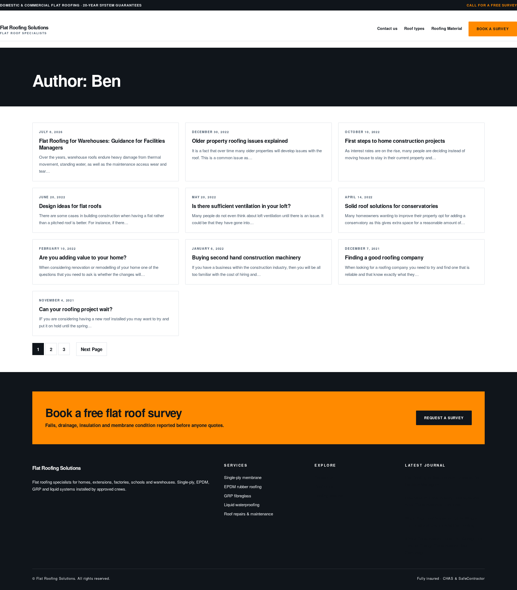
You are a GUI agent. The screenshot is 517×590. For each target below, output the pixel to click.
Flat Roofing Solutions (24, 27)
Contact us (387, 28)
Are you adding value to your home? (83, 257)
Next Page (91, 349)
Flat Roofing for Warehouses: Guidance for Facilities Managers (102, 144)
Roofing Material (446, 28)
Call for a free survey (492, 5)
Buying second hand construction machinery (246, 257)
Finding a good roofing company (384, 257)
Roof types (414, 28)
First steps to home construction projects (395, 140)
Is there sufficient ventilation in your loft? (241, 206)
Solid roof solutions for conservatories (391, 206)
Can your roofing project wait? (75, 309)
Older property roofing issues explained (240, 140)
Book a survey (493, 28)
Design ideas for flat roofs (70, 206)
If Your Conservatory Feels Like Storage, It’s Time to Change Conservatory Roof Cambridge (444, 545)
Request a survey (444, 417)
